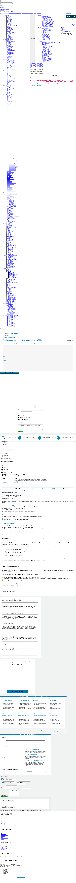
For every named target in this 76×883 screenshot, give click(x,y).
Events (43, 33)
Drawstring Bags (10, 19)
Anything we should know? (24, 423)
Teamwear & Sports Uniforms (47, 26)
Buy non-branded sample (47, 75)
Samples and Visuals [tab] (8, 446)
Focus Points (3, 819)
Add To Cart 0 (21, 431)
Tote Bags (9, 16)
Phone (20, 417)
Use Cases (40, 27)
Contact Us (3, 818)
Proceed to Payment (4, 796)
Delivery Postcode (23, 419)
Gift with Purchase (45, 34)
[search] (12, 3)
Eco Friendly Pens (10, 77)
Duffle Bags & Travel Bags (12, 25)
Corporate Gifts (45, 32)
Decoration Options (4, 835)
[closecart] (74, 16)
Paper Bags (9, 27)
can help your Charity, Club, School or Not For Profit (24, 583)
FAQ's (2, 837)
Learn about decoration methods (9, 337)
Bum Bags (9, 31)
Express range (39, 13)
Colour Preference (20, 782)
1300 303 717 (2, 5)
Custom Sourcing (45, 18)
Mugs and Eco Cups (10, 85)
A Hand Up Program (4, 846)
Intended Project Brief (4, 795)
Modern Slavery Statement (5, 825)
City (2, 787)
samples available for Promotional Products (23, 531)
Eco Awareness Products (11, 84)
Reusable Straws (10, 74)
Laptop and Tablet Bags (11, 23)
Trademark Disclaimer (4, 822)
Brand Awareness (45, 28)
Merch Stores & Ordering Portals (48, 21)
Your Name (3, 779)
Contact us (74, 24)
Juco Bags (9, 30)
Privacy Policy (3, 823)
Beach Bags (9, 33)
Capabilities (40, 15)
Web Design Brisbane (21, 877)
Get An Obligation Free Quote (18, 691)
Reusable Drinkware (10, 83)
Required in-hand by (23, 421)
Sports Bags (9, 20)
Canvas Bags (9, 28)
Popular (31, 13)
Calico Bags (9, 24)
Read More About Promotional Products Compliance (21, 482)
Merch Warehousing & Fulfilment (48, 22)
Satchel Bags (9, 22)
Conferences (44, 31)
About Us (2, 817)
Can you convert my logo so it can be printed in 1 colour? (11, 633)
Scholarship (3, 847)
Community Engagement (46, 30)
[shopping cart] (68, 13)
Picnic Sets (9, 21)
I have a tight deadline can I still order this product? (10, 644)
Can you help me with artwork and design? (8, 603)
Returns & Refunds (4, 824)
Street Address (3, 786)
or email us (2, 7)
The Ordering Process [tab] (9, 449)
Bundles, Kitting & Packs (46, 17)
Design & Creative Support (47, 19)
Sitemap (2, 821)
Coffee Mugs (9, 86)
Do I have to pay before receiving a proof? (8, 623)
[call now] (2, 10)
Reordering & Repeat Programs (47, 23)
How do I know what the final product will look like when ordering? (12, 613)
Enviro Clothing (10, 76)
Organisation (22, 413)
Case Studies (3, 836)
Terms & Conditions (4, 820)
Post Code (19, 788)
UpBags (8, 34)
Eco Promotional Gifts (11, 78)
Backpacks (9, 17)
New (35, 13)
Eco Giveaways (10, 75)
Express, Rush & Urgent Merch (47, 20)
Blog (1, 833)
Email (19, 415)
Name (19, 411)
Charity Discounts (4, 848)
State (2, 788)
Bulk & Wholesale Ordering (47, 16)
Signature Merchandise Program (47, 24)
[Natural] (4, 330)
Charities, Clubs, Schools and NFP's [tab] (11, 448)
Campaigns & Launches (46, 29)
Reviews (2, 839)
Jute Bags (9, 26)
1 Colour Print (5, 335)
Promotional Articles (4, 838)
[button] (4, 441)
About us (73, 25)
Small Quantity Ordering (46, 25)
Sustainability (3, 849)
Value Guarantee (3, 834)
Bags (7, 15)
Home (63, 27)
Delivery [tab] (6, 447)
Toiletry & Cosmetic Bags (11, 32)
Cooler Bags (9, 18)
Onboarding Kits (45, 35)
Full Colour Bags (10, 29)
